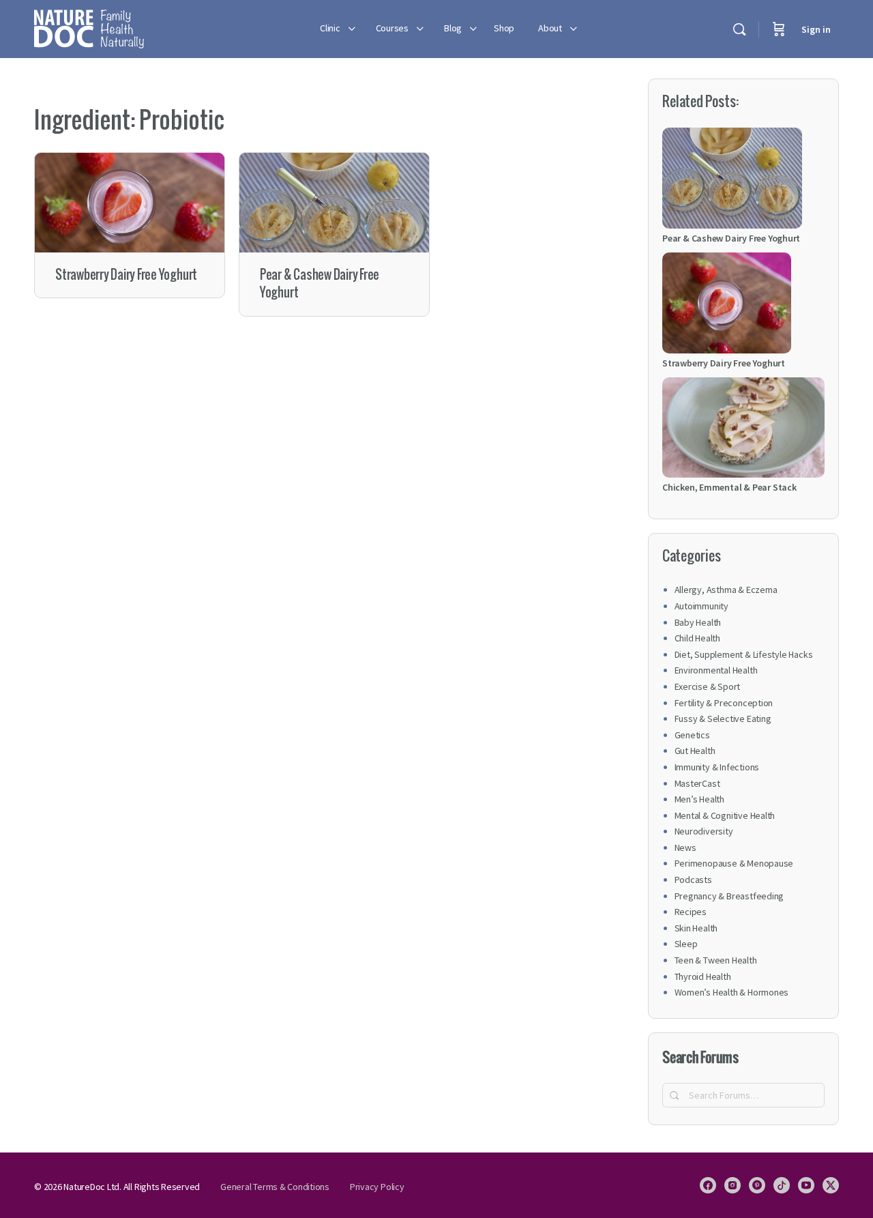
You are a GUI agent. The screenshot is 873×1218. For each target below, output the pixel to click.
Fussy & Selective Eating (723, 718)
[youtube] (806, 1185)
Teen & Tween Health (716, 960)
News (685, 847)
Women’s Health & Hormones (732, 992)
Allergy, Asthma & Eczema (726, 589)
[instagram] (732, 1185)
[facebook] (708, 1185)
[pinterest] (757, 1185)
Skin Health (696, 928)
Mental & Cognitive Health (725, 815)
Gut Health (695, 750)
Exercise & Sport (708, 686)
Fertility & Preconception (724, 703)
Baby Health (698, 622)
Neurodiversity (704, 831)
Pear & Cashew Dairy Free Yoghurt (319, 283)
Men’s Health (699, 799)
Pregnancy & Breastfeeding (729, 896)
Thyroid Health (703, 976)
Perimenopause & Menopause (734, 863)
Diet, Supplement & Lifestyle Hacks (744, 654)
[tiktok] (781, 1185)
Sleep (686, 944)
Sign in (816, 29)
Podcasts (693, 879)
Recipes (691, 911)
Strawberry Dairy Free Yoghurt (126, 274)
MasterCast (697, 783)
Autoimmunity (701, 606)
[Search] (739, 29)
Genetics (692, 735)
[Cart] (779, 29)
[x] (831, 1185)
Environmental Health (716, 670)
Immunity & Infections (717, 767)
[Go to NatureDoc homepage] (89, 27)
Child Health (697, 638)
